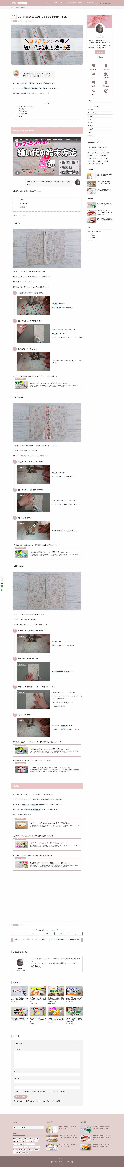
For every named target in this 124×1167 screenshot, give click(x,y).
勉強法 (91, 129)
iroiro (20, 968)
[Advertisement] (47, 897)
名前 (16, 1072)
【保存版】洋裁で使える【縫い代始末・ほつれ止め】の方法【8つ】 (50, 767)
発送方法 (106, 161)
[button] (18, 933)
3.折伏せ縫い (24, 113)
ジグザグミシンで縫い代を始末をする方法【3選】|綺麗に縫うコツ (50, 823)
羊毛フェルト (91, 164)
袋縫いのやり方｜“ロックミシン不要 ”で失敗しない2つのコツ (48, 383)
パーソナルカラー (104, 155)
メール (16, 1078)
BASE (89, 147)
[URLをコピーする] (76, 933)
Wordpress (96, 150)
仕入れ (106, 158)
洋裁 (90, 119)
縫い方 (15, 21)
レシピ (101, 158)
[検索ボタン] (96, 3)
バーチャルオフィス (93, 155)
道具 (91, 122)
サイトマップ (68, 1162)
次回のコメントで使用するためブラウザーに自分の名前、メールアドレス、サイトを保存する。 (41, 1091)
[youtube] (39, 966)
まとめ (20, 116)
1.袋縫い (23, 109)
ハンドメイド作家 (105, 153)
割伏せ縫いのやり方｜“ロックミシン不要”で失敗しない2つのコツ (50, 552)
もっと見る (100, 52)
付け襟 (89, 161)
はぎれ (102, 150)
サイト (16, 1085)
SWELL (89, 150)
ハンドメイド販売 (94, 106)
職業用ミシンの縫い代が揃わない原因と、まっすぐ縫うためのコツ (50, 863)
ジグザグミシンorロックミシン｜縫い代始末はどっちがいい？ (48, 843)
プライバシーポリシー (57, 1162)
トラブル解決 (93, 113)
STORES (105, 147)
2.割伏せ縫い (24, 111)
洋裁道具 (99, 161)
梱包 (94, 161)
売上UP (91, 116)
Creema (94, 147)
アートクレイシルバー (93, 153)
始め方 (91, 109)
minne (99, 147)
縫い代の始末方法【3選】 (26, 107)
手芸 (90, 132)
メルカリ (95, 158)
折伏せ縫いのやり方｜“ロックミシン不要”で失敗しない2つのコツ (50, 749)
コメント (17, 1049)
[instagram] (36, 966)
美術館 (98, 164)
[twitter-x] (32, 966)
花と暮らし (92, 136)
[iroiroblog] (19, 3)
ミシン (22, 925)
